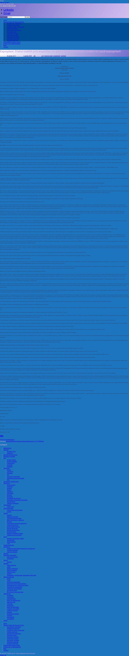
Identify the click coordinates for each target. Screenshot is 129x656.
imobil (27, 441)
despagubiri (9, 441)
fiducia (9, 490)
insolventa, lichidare (13, 37)
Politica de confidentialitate (12, 43)
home (5, 20)
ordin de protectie (12, 525)
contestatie (10, 540)
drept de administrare (13, 600)
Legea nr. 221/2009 (13, 609)
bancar (9, 470)
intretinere (10, 493)
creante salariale (12, 552)
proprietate (56, 56)
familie (6, 513)
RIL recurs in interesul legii (15, 592)
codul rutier (10, 507)
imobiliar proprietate (13, 25)
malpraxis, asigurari (13, 38)
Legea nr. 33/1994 (35, 441)
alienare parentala (12, 517)
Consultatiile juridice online (12, 42)
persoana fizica (11, 532)
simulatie (10, 466)
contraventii (10, 463)
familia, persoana (12, 28)
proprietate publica (13, 614)
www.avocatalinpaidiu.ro (7, 440)
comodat (10, 487)
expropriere (22, 441)
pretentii (9, 465)
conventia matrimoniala (14, 518)
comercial (7, 468)
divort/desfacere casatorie (15, 520)
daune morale (11, 572)
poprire (9, 512)
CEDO (9, 579)
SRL (8, 480)
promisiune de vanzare (14, 498)
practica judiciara (9, 577)
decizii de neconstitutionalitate (16, 584)
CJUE (8, 580)
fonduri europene (9, 545)
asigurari (6, 450)
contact (6, 47)
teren (42, 441)
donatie (9, 488)
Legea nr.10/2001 (12, 610)
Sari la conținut (4, 2)
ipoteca (9, 495)
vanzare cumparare (13, 503)
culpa (8, 567)
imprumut (10, 492)
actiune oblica (11, 460)
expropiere (10, 605)
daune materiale (12, 570)
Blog (5, 45)
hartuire (9, 562)
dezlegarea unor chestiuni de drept (17, 585)
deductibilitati (11, 542)
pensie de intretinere (13, 530)
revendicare (10, 617)
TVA (8, 543)
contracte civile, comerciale (15, 27)
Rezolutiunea (11, 502)
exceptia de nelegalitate (14, 587)
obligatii (6, 563)
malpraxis (10, 453)
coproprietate (11, 599)
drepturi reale (48, 56)
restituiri (63, 56)
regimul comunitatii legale (15, 533)
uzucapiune (10, 619)
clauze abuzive (11, 565)
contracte (10, 471)
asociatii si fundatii (13, 33)
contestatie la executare (14, 510)
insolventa (7, 547)
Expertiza (16, 441)
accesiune (10, 595)
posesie (9, 612)
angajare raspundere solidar (15, 538)
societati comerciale (13, 476)
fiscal (5, 537)
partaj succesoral (12, 557)
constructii (10, 597)
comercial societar (12, 35)
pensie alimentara (12, 528)
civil (42, 56)
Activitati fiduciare (12, 40)
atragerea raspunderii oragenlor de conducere (21, 548)
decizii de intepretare (13, 582)
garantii (9, 574)
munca (6, 560)
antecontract (11, 485)
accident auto (11, 451)
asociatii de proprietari (14, 30)
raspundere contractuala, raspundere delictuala (21, 575)
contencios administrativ (11, 482)
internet (6, 553)
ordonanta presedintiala (14, 589)
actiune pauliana (12, 461)
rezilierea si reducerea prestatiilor (17, 500)
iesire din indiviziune (13, 607)
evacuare (10, 604)
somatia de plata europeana (15, 478)
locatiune (10, 497)
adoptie (9, 515)
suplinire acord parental (14, 535)
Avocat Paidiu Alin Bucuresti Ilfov (14, 22)
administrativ (7, 448)
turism (5, 620)
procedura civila (12, 590)
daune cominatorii (12, 569)
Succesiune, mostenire (14, 23)
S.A (8, 475)
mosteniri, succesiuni (10, 555)
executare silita (11, 32)
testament (10, 558)
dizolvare (10, 473)
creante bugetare (12, 550)
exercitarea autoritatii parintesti (17, 523)
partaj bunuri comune (13, 527)
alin (35, 56)
